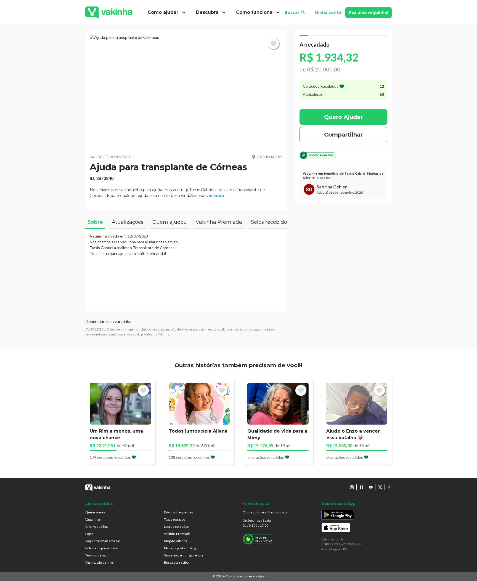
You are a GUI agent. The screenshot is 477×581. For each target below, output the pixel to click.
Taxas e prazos (174, 519)
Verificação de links (99, 562)
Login (89, 534)
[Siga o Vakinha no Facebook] (361, 487)
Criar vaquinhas (96, 526)
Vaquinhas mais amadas (103, 541)
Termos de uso (96, 555)
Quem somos (95, 512)
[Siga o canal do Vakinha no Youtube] (371, 487)
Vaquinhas (93, 519)
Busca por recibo (176, 562)
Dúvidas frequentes (178, 512)
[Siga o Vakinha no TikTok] (389, 487)
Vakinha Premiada (177, 534)
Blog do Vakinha (175, 541)
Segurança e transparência (183, 555)
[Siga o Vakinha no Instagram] (352, 487)
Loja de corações (176, 526)
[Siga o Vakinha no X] (380, 487)
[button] (186, 91)
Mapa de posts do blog (180, 548)
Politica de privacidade (101, 548)
